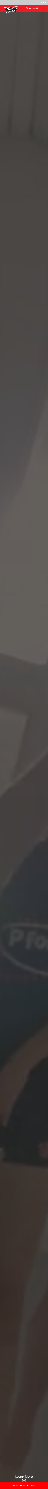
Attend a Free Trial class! (24, 1485)
